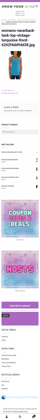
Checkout (4, 388)
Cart (2, 385)
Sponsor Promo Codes (8, 355)
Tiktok (3, 340)
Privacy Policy (6, 366)
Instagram (4, 336)
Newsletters (5, 359)
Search (20, 417)
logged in (15, 111)
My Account (5, 381)
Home (4, 20)
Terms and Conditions (8, 362)
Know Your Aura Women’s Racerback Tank (9, 91)
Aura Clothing (12, 20)
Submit (5, 315)
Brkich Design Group (21, 411)
